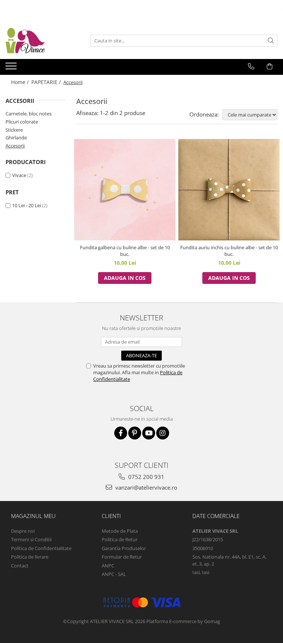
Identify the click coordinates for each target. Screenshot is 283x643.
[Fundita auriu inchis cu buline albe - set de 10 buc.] (229, 189)
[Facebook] (120, 433)
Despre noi (23, 531)
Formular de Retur (122, 556)
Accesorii (15, 145)
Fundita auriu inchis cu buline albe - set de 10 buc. (229, 250)
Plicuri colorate (22, 121)
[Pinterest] (134, 433)
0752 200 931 (145, 476)
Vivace (19, 175)
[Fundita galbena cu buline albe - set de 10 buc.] (124, 189)
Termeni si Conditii (31, 539)
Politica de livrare (29, 556)
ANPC (108, 565)
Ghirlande (16, 137)
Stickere (14, 129)
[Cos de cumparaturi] (269, 66)
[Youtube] (148, 433)
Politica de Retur (119, 539)
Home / (20, 82)
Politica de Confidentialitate (41, 548)
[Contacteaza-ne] (251, 66)
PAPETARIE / (46, 82)
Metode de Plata (120, 531)
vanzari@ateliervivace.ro (145, 487)
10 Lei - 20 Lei (26, 205)
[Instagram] (162, 433)
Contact (19, 565)
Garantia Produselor (124, 548)
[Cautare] (270, 41)
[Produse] (12, 68)
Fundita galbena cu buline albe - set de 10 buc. (125, 250)
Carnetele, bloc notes (29, 113)
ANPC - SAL (114, 574)
